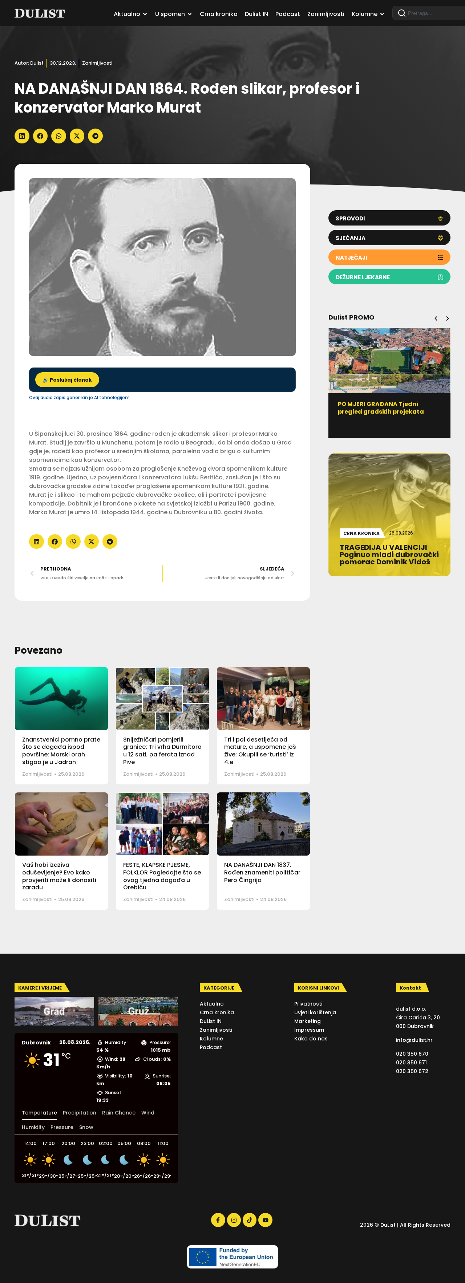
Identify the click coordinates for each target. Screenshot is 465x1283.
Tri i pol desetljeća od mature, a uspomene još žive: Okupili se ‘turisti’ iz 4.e (260, 750)
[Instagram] (234, 1220)
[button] (22, 136)
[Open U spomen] (190, 14)
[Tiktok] (249, 1220)
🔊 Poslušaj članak (67, 380)
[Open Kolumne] (382, 14)
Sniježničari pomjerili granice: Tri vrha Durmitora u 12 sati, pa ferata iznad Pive (162, 750)
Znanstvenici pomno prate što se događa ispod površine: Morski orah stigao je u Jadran (61, 750)
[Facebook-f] (218, 1220)
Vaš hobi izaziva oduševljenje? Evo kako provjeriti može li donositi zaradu (59, 876)
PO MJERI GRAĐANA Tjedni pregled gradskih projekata (381, 408)
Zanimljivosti (97, 63)
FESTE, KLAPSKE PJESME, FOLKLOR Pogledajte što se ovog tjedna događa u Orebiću (162, 876)
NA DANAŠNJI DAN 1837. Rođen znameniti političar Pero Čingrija (262, 872)
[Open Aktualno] (145, 14)
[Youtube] (265, 1220)
